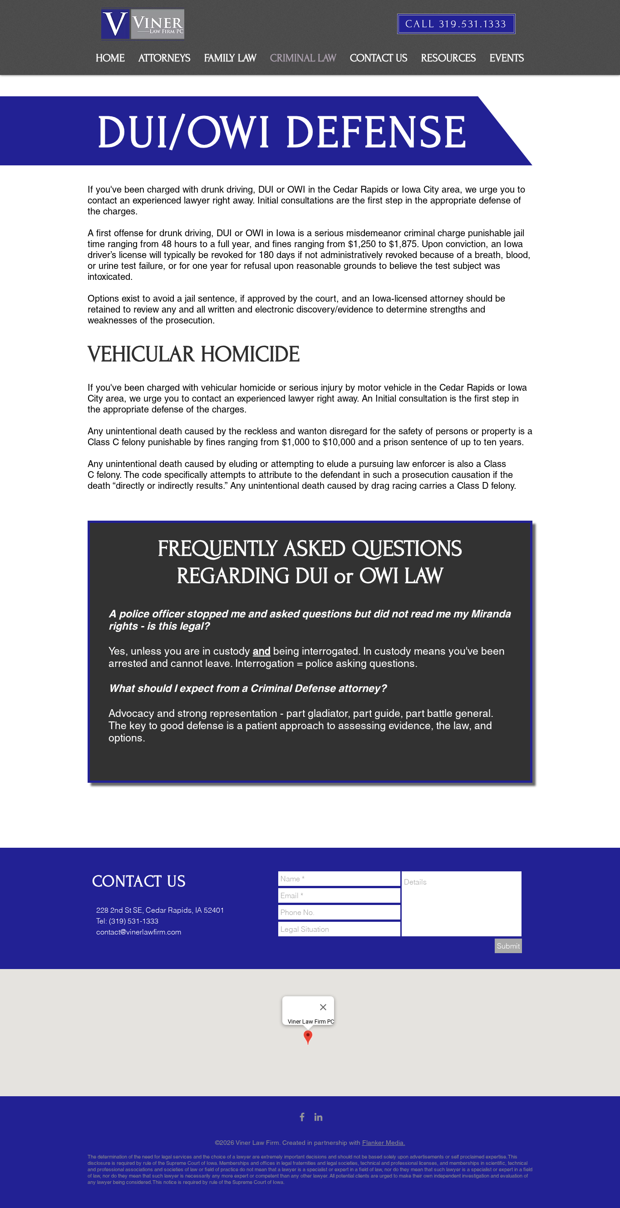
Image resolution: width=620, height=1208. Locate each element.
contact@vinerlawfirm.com (138, 931)
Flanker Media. (383, 1142)
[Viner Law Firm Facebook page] (302, 1117)
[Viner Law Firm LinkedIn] (318, 1117)
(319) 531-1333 (133, 920)
